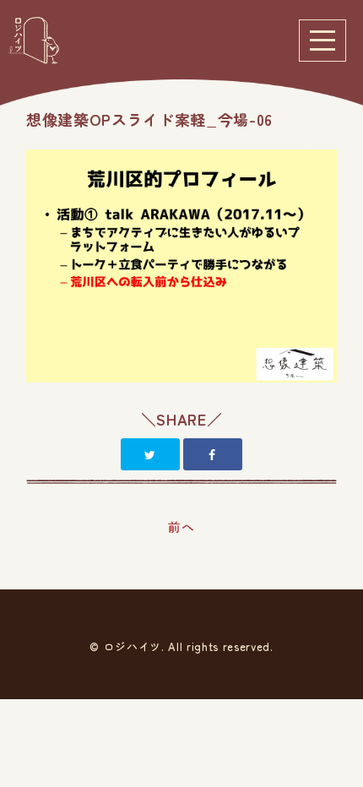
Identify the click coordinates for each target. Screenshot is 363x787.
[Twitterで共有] (150, 454)
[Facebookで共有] (212, 454)
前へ (181, 526)
